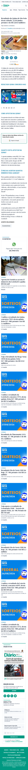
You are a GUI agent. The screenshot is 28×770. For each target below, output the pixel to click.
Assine (22, 750)
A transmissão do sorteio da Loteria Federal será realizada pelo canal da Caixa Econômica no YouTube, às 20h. (13, 593)
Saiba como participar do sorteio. (8, 365)
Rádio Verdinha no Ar (6, 1)
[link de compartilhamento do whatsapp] (2, 57)
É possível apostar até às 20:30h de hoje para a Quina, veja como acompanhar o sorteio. (13, 326)
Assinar (14, 690)
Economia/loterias (6, 226)
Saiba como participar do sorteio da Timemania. (11, 440)
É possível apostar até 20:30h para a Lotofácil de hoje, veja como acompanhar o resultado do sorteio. (13, 404)
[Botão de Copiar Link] (15, 57)
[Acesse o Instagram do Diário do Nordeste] (5, 695)
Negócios (4, 10)
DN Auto (15, 10)
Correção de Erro (20, 757)
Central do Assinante (10, 752)
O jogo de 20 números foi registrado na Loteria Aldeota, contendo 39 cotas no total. (13, 286)
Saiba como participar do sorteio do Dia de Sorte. (12, 476)
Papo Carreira (21, 10)
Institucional (20, 752)
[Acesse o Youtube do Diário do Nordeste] (15, 695)
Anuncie (6, 750)
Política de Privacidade (17, 741)
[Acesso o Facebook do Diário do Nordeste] (8, 695)
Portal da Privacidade (9, 757)
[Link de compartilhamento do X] (11, 57)
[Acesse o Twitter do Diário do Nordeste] (11, 695)
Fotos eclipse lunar (16, 1)
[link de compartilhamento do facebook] (7, 57)
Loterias (3, 277)
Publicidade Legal (14, 750)
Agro (11, 10)
